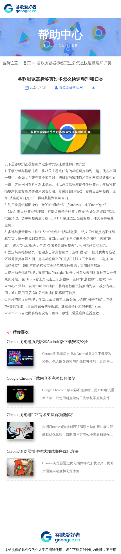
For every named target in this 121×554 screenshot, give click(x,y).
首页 (27, 63)
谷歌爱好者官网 (71, 87)
